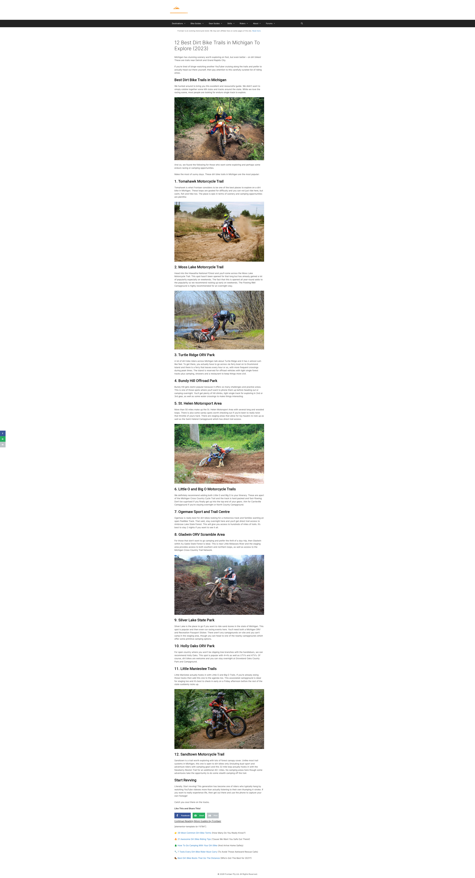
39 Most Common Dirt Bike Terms (194, 833)
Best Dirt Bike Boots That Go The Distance (199, 858)
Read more (256, 31)
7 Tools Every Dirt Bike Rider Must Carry (197, 852)
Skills (229, 23)
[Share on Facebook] (3, 433)
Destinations (177, 23)
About (255, 23)
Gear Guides (214, 23)
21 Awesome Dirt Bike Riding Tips (194, 839)
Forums (269, 23)
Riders (242, 23)
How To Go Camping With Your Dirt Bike (197, 845)
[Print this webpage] (3, 444)
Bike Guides (196, 23)
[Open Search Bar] (302, 23)
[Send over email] (3, 439)
